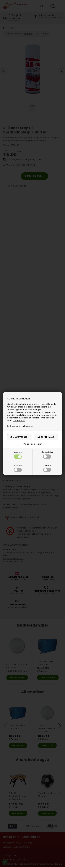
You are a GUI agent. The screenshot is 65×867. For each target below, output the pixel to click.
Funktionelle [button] (18, 465)
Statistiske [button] (47, 465)
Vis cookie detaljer (32, 443)
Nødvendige (18, 452)
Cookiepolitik (19, 420)
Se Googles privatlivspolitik (20, 426)
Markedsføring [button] (47, 452)
